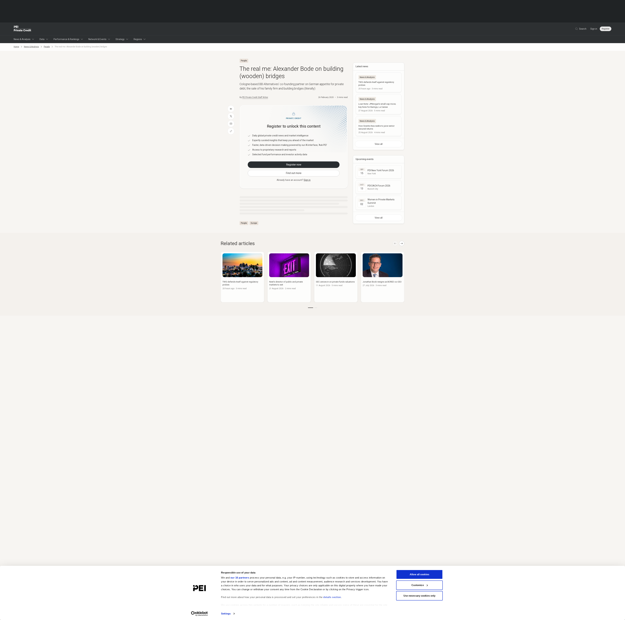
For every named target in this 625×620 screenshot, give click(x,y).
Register (605, 29)
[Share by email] (231, 123)
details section (332, 597)
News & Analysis (22, 39)
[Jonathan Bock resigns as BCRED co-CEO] (382, 277)
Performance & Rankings (66, 39)
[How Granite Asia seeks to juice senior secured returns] (378, 126)
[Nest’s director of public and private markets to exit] (289, 277)
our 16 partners (239, 577)
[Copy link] (231, 131)
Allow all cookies (419, 574)
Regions (138, 39)
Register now (293, 164)
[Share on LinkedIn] (231, 108)
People (47, 47)
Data (42, 39)
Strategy (120, 39)
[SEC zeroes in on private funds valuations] (335, 277)
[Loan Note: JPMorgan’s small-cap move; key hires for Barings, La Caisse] (378, 104)
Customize (417, 585)
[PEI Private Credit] (22, 29)
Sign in (593, 29)
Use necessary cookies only (419, 595)
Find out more (293, 173)
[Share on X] (231, 116)
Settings (226, 613)
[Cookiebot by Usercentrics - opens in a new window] (199, 613)
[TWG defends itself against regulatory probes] (378, 82)
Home (16, 47)
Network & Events (97, 39)
